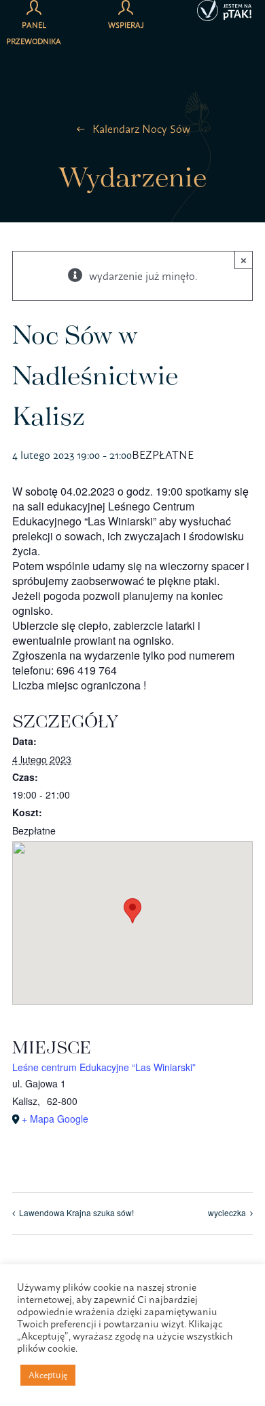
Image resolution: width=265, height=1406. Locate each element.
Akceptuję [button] (48, 1374)
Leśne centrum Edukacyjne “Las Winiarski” (104, 1067)
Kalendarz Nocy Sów (141, 129)
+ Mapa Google (55, 1118)
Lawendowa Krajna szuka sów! (76, 1212)
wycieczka (227, 1212)
